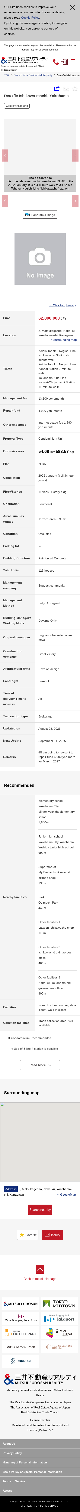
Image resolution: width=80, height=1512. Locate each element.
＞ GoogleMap (66, 1194)
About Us (9, 1443)
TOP (6, 75)
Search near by (40, 1209)
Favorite (31, 1235)
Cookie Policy (30, 17)
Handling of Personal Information (25, 1462)
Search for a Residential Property (33, 75)
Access (7, 1490)
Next (75, 155)
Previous (5, 155)
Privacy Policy (12, 1453)
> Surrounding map (64, 339)
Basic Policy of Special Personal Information (32, 1471)
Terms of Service (14, 1481)
